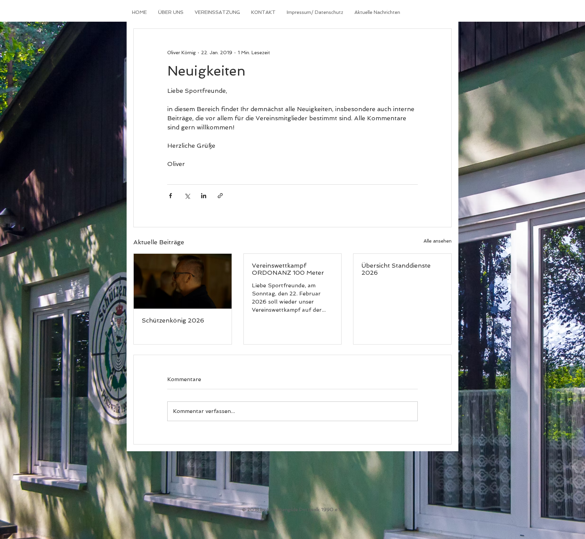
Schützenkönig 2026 (173, 320)
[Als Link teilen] (220, 195)
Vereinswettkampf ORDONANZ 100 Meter (288, 269)
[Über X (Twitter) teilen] (187, 195)
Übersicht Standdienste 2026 (396, 269)
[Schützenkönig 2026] (183, 281)
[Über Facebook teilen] (170, 195)
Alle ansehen (438, 241)
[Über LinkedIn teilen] (203, 195)
